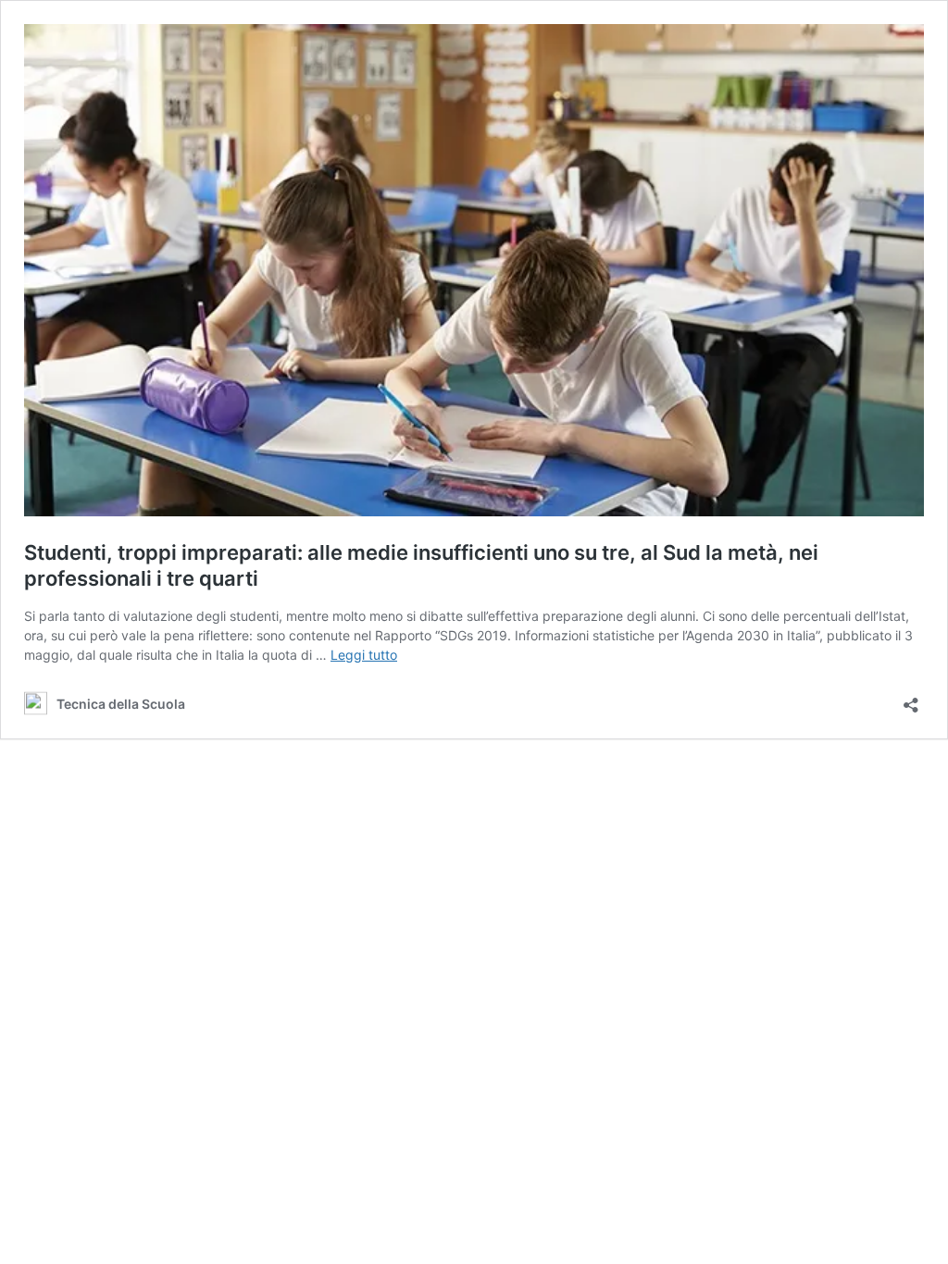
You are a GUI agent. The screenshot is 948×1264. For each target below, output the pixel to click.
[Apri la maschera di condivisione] (911, 699)
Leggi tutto (364, 655)
